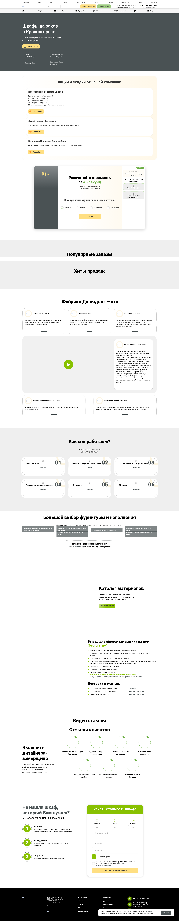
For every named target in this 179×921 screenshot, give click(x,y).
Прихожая (115, 208)
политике (149, 912)
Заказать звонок (104, 6)
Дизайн (111, 2)
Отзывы (140, 2)
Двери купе (153, 11)
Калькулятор (125, 2)
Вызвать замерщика (88, 6)
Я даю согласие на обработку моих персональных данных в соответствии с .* (115, 863)
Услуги (51, 2)
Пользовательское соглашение (57, 908)
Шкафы (27, 11)
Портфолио (97, 2)
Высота (97, 823)
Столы (43, 11)
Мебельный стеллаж (101, 11)
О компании (25, 2)
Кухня (82, 208)
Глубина (133, 823)
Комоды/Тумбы (61, 11)
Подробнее (37, 111)
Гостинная (98, 208)
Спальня (68, 208)
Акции (39, 2)
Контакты (154, 2)
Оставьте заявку (75, 547)
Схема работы (81, 2)
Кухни (138, 11)
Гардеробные (82, 11)
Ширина (115, 823)
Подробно (43, 467)
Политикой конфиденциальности (110, 864)
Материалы (65, 2)
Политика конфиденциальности (57, 906)
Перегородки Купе (122, 11)
